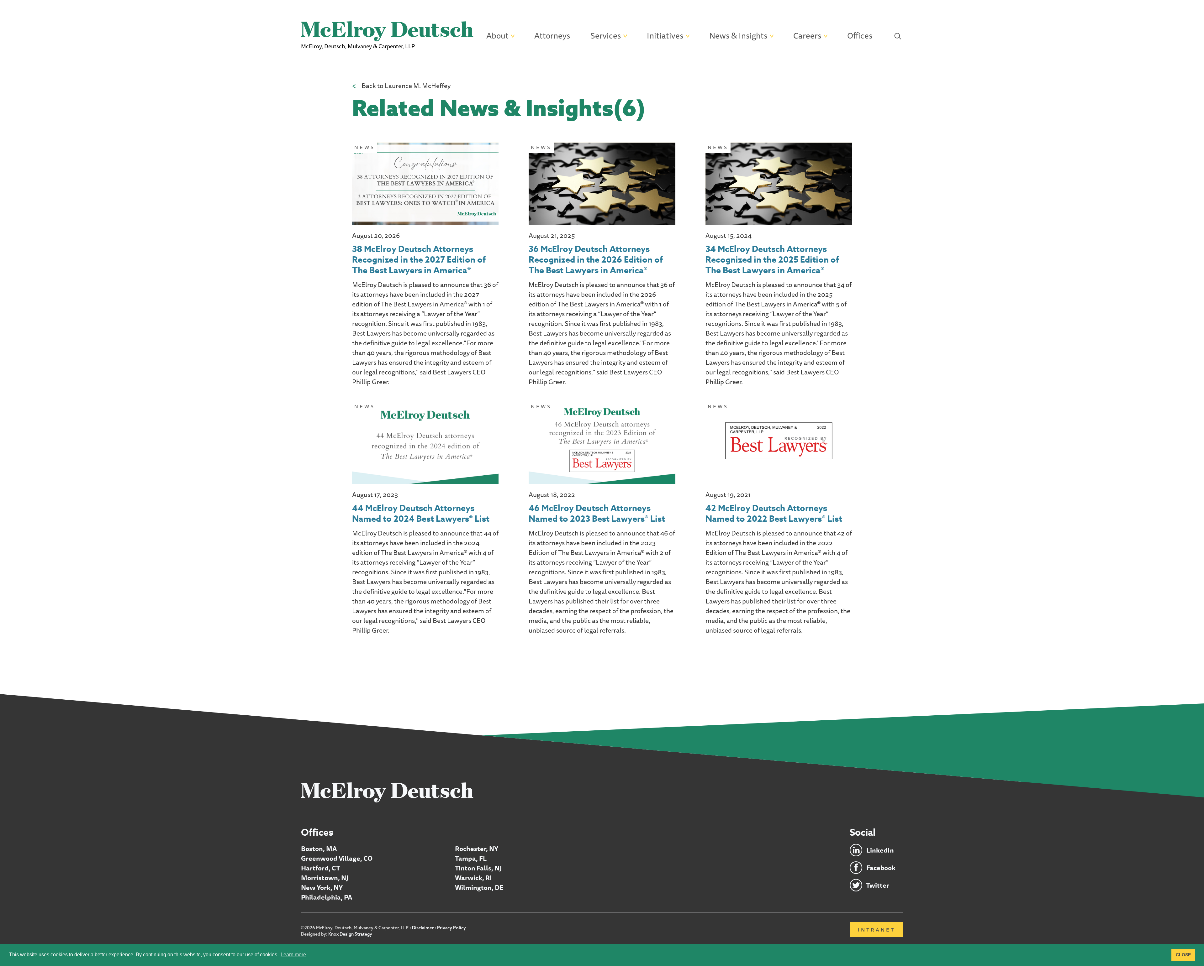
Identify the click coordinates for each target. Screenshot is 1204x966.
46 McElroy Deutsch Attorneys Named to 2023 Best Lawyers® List (597, 514)
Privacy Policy (451, 928)
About (497, 36)
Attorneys (552, 36)
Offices (860, 36)
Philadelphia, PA (326, 897)
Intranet (876, 930)
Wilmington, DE (479, 887)
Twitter (877, 885)
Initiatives (665, 36)
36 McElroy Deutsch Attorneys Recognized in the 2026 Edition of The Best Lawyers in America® (596, 260)
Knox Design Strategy (350, 934)
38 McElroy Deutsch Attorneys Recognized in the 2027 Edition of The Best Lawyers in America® (419, 260)
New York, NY (322, 887)
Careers (807, 36)
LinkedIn (880, 850)
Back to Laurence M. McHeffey (406, 86)
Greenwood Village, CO (336, 858)
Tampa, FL (471, 858)
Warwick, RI (473, 878)
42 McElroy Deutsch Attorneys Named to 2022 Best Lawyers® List (773, 514)
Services (605, 36)
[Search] (898, 36)
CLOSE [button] (1183, 954)
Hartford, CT (320, 868)
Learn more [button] (293, 954)
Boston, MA (319, 848)
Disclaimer (423, 928)
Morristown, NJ (324, 878)
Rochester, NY (476, 848)
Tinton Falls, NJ (478, 868)
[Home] (387, 792)
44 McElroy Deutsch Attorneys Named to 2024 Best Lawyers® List (420, 514)
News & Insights (738, 36)
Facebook (880, 868)
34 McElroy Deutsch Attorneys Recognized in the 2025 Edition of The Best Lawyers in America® (772, 260)
